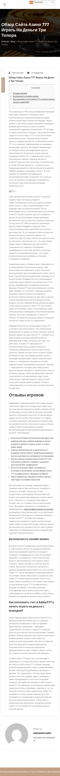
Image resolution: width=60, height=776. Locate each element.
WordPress (24, 771)
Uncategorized (37, 73)
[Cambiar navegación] (4, 4)
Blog (13, 41)
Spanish (38, 2)
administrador (18, 73)
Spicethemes (54, 771)
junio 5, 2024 (3, 85)
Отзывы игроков (20, 93)
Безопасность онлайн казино (26, 96)
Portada (5, 41)
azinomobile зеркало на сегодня (38, 509)
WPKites (41, 771)
